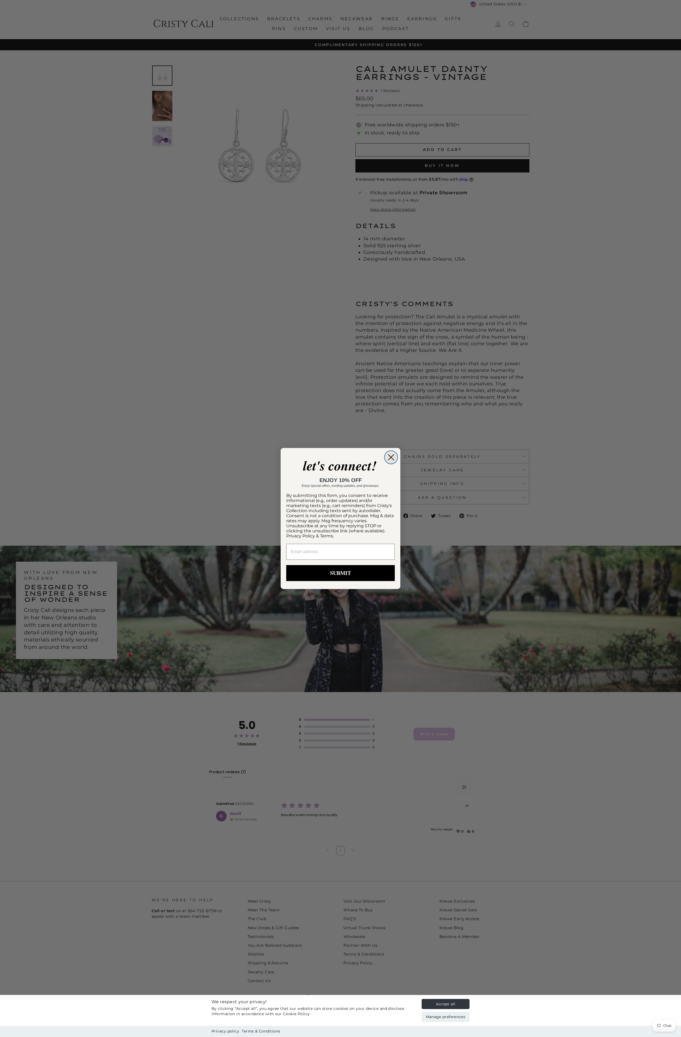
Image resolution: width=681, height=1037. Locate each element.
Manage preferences (445, 1016)
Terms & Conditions (261, 1031)
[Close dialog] (391, 457)
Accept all (445, 1004)
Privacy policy (225, 1031)
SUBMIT (340, 573)
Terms (326, 535)
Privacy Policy (300, 535)
